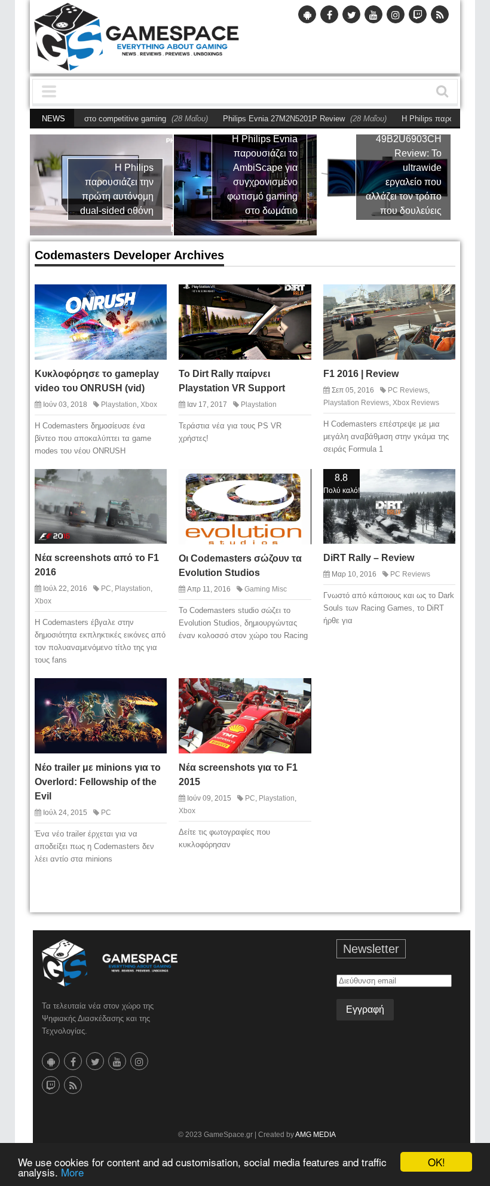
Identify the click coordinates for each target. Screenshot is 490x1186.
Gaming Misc (265, 589)
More (72, 1171)
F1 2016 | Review (361, 374)
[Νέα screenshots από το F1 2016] (151, 484)
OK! (436, 1161)
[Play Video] (130, 299)
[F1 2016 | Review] (440, 299)
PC (106, 588)
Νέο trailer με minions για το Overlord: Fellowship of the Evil (98, 781)
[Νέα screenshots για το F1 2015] (296, 693)
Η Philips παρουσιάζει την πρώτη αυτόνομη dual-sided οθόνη (117, 189)
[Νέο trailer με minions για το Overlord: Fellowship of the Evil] (151, 693)
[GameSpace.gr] (109, 962)
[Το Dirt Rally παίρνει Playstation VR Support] (296, 299)
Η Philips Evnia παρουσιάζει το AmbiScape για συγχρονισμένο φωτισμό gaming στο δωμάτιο (262, 175)
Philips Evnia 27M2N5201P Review (252, 118)
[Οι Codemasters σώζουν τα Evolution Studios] (296, 484)
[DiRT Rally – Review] (440, 484)
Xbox (148, 404)
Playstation (119, 404)
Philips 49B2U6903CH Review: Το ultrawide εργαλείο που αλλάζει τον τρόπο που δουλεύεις (404, 167)
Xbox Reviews (416, 403)
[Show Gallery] (130, 484)
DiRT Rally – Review (368, 558)
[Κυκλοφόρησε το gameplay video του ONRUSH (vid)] (151, 299)
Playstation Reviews (356, 403)
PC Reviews (408, 390)
